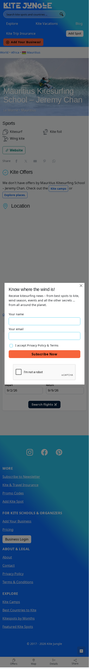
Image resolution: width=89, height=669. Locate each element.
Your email (16, 329)
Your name (16, 314)
